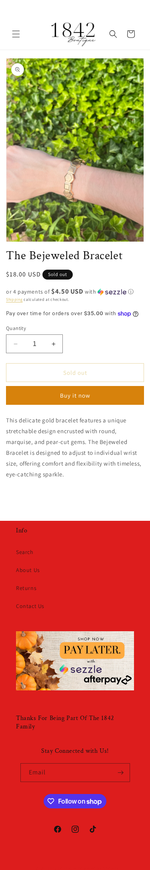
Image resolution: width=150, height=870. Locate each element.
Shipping (14, 299)
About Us (28, 570)
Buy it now (75, 395)
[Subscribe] (121, 772)
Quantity (16, 328)
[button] (16, 34)
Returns (26, 588)
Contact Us (30, 606)
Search (25, 552)
